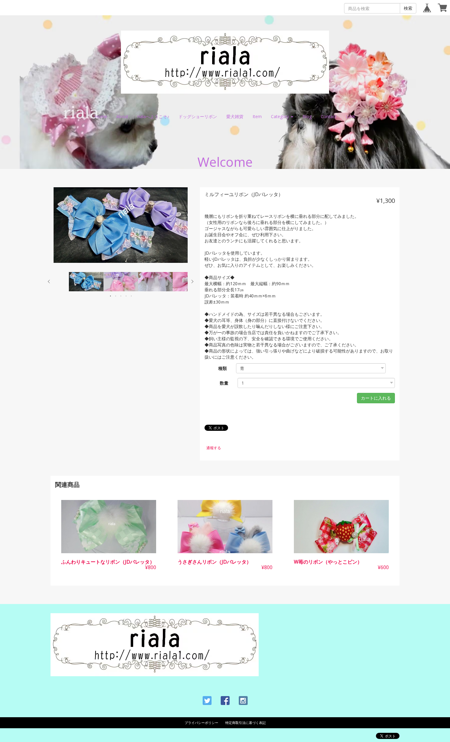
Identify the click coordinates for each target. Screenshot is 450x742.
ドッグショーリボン (197, 116)
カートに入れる (376, 398)
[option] (121, 225)
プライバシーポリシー (201, 722)
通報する (213, 447)
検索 (408, 8)
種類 (222, 368)
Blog (307, 116)
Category (280, 116)
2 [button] (116, 296)
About (122, 116)
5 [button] (131, 296)
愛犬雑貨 (234, 116)
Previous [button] (49, 281)
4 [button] (126, 296)
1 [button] (110, 296)
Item (257, 116)
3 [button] (121, 296)
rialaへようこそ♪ (153, 116)
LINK (350, 116)
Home (101, 116)
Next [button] (192, 281)
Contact (328, 116)
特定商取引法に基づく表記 (245, 722)
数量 (224, 383)
